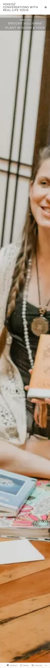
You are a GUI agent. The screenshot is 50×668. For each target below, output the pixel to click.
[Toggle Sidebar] (45, 7)
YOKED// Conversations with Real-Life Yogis (20, 7)
